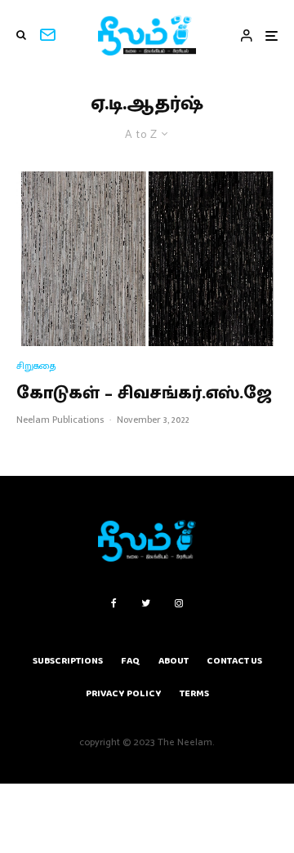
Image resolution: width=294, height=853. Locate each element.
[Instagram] (179, 603)
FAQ (130, 661)
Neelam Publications (60, 419)
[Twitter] (146, 603)
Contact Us (234, 661)
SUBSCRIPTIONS (68, 661)
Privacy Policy (124, 693)
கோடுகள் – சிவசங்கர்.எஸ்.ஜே (144, 393)
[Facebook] (114, 603)
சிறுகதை (36, 366)
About (173, 661)
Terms (194, 693)
